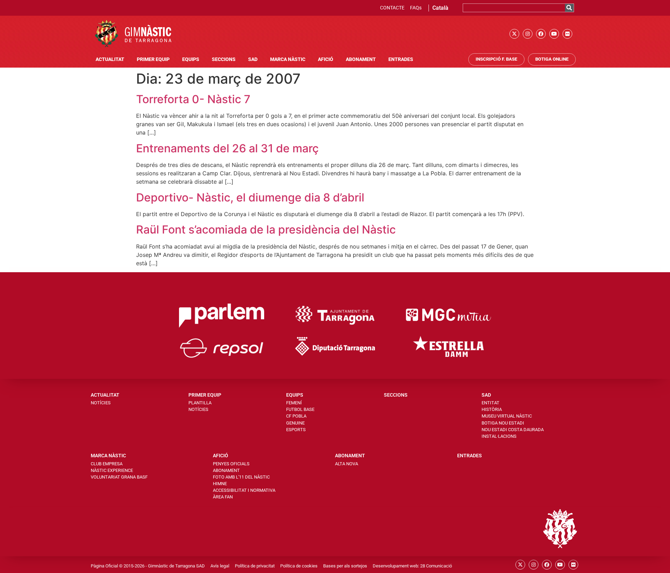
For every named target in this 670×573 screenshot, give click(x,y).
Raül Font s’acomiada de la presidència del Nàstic (266, 229)
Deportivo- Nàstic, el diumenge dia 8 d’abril (250, 197)
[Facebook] (541, 34)
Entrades (400, 59)
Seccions (224, 59)
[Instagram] (528, 34)
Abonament (361, 59)
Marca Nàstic (287, 59)
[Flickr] (567, 34)
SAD (253, 59)
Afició (325, 59)
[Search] (569, 8)
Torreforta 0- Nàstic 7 (193, 99)
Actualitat (110, 59)
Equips (190, 59)
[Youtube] (554, 34)
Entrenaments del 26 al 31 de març (227, 148)
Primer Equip (153, 59)
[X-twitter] (514, 34)
